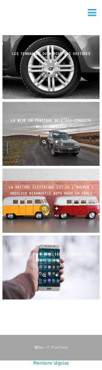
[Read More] (56, 75)
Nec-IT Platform (51, 347)
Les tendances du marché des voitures (51, 53)
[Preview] (44, 75)
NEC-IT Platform (47, 16)
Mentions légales (51, 363)
